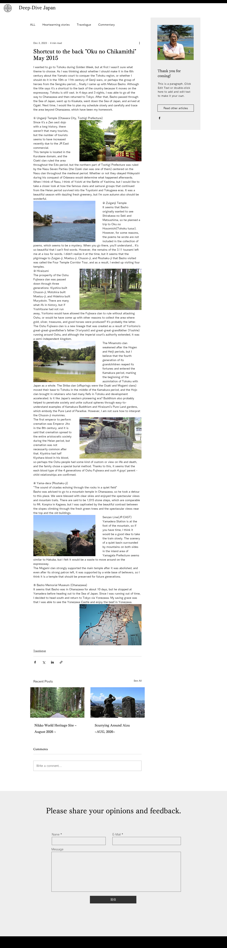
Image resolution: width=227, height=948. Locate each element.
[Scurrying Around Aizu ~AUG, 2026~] (117, 702)
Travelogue (84, 24)
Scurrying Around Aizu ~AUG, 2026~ (112, 728)
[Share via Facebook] (35, 662)
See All (138, 680)
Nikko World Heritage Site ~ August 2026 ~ (55, 728)
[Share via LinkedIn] (52, 662)
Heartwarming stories (56, 24)
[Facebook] (159, 118)
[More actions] (139, 43)
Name (55, 834)
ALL (32, 24)
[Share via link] (61, 662)
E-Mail (116, 834)
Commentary (106, 24)
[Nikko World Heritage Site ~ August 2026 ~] (57, 702)
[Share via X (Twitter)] (43, 662)
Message (57, 849)
